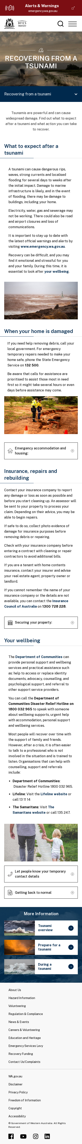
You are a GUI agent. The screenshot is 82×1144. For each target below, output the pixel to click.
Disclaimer (15, 1084)
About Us (14, 990)
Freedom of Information (24, 1100)
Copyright (15, 1108)
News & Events (18, 1022)
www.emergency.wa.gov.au (43, 247)
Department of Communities (38, 657)
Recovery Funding (20, 1054)
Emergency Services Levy (25, 1046)
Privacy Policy (18, 1092)
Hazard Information (21, 998)
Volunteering (17, 1006)
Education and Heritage (24, 1038)
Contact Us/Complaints (24, 1062)
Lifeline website (54, 794)
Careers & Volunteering (24, 1030)
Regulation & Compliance (25, 1014)
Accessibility (17, 1116)
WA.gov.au (15, 1076)
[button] (72, 23)
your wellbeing (56, 272)
